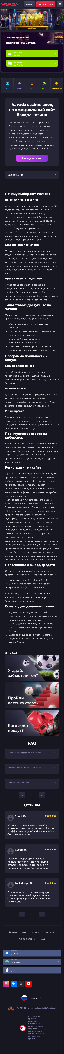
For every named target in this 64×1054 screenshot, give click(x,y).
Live (24, 931)
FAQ (42, 938)
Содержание (27, 938)
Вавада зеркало (32, 158)
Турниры (49, 931)
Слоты (13, 931)
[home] (9, 4)
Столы (35, 931)
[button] (60, 19)
